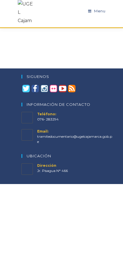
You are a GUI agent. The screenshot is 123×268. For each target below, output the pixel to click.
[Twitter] (26, 88)
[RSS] (72, 88)
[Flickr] (53, 88)
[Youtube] (62, 88)
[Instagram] (44, 88)
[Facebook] (35, 88)
